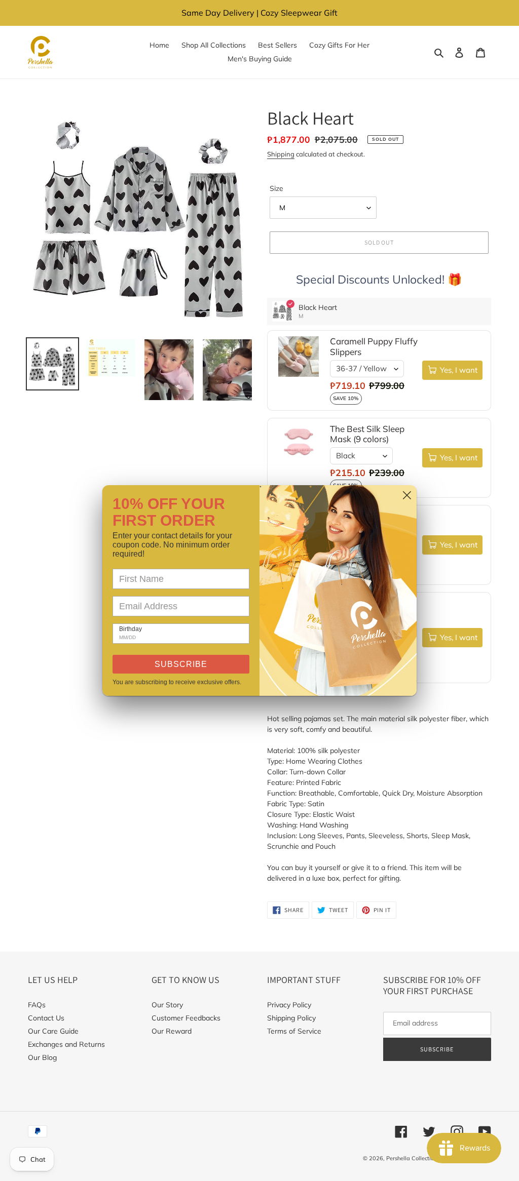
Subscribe (181, 664)
